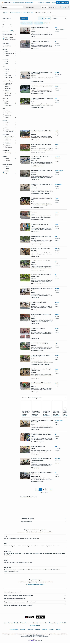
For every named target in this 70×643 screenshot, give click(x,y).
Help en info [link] (15, 2)
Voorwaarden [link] (21, 2)
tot (10, 24)
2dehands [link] (44, 629)
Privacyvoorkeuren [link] (35, 625)
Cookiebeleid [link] (63, 623)
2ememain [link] (51, 629)
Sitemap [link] (58, 629)
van (3, 24)
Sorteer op (54, 16)
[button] (47, 2)
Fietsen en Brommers (25, 23)
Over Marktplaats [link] (14, 629)
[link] (6, 2)
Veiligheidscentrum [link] (29, 2)
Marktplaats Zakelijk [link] (13, 623)
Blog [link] (5, 623)
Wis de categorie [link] (12, 31)
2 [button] (43, 489)
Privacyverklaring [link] (53, 623)
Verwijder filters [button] (46, 23)
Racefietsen (37, 23)
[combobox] (12, 7)
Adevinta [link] (37, 629)
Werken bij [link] (22, 629)
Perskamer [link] (30, 629)
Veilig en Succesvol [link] (25, 623)
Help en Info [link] (35, 623)
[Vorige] (37, 489)
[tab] (41, 18)
